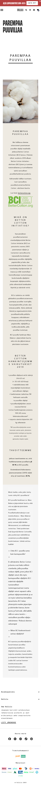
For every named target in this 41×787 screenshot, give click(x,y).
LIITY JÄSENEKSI (8, 723)
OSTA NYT (32, 3)
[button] (26, 10)
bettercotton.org (24, 193)
